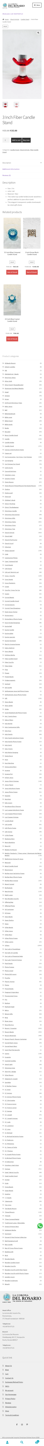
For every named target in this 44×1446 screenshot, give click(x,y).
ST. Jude (7, 1122)
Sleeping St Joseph (11, 1079)
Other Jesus (9, 931)
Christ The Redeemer (12, 507)
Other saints (9, 942)
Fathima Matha (10, 655)
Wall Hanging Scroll (11, 1241)
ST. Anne (7, 1090)
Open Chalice (9, 920)
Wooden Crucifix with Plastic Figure (17, 1273)
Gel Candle (8, 688)
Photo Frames (9, 967)
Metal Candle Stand (11, 866)
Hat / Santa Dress (11, 716)
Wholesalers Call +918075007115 (12, 14)
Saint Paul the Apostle (12, 1050)
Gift (6, 698)
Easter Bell (8, 626)
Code (6, 554)
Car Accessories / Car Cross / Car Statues (18, 457)
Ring (6, 1018)
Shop (7, 1411)
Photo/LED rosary (10, 974)
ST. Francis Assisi (10, 1104)
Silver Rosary (9, 1075)
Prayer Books (9, 989)
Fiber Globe (8, 666)
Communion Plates (11, 558)
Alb (6, 370)
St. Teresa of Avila (11, 1147)
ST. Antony (8, 1093)
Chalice (7, 489)
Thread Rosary (10, 1212)
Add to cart (16, 140)
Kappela (7, 796)
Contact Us (9, 1378)
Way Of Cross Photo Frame (14, 1248)
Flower (7, 673)
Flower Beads (9, 677)
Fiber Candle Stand (11, 659)
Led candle (8, 824)
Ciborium (8, 547)
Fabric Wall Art (9, 648)
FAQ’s (7, 1386)
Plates (7, 985)
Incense (7, 770)
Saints (7, 1054)
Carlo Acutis (9, 468)
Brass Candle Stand (11, 435)
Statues (7, 1169)
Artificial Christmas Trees (13, 403)
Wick (6, 1255)
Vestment (8, 1234)
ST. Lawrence (9, 1126)
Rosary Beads (9, 1032)
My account (9, 1390)
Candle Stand (25, 19)
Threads (7, 1216)
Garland (7, 684)
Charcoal (8, 497)
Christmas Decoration (12, 515)
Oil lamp (7, 913)
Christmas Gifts (10, 518)
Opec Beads (9, 917)
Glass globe (9, 706)
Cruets (7, 594)
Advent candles (10, 367)
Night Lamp (9, 895)
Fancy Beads (9, 651)
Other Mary (8, 935)
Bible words (8, 424)
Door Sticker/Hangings (12, 623)
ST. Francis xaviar (11, 1108)
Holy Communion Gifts (12, 727)
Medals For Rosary (11, 850)
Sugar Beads (9, 1191)
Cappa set (8, 453)
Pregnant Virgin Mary (12, 992)
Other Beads (9, 927)
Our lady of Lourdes (11, 953)
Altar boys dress (10, 378)
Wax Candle (8, 1245)
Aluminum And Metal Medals (14, 388)
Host (6, 760)
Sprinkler (8, 1082)
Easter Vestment (10, 641)
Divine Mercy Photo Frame (13, 619)
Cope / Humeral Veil (11, 561)
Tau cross (8, 1205)
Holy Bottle (8, 724)
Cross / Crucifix (10, 576)
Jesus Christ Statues (12, 781)
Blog (7, 1370)
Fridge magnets (10, 680)
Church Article (14, 19)
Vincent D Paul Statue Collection (15, 1237)
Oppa (6, 924)
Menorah (8, 863)
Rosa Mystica (9, 1025)
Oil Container (9, 909)
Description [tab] (6, 163)
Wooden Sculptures (11, 1281)
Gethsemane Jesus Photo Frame (15, 695)
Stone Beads (9, 1187)
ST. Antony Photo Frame (13, 1097)
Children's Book (10, 500)
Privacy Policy (10, 1399)
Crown (7, 587)
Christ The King (10, 504)
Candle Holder (9, 442)
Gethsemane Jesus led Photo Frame (17, 691)
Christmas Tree (10, 529)
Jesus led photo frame (12, 788)
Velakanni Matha (10, 1230)
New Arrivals (9, 891)
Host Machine (9, 763)
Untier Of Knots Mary (12, 1227)
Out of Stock (12, 272)
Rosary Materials (10, 1036)
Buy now (26, 140)
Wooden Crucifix (10, 1266)
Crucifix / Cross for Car (12, 590)
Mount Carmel (9, 884)
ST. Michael (8, 1133)
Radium (7, 1003)
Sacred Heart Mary (11, 1046)
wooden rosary (10, 1277)
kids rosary (8, 803)
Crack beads (9, 565)
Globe (7, 709)
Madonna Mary (10, 839)
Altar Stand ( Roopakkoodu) (14, 385)
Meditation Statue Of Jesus (14, 859)
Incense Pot (9, 774)
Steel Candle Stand (11, 1176)
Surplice (7, 1194)
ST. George (8, 1111)
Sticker (7, 1180)
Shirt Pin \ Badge (10, 1072)
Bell (6, 410)
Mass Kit (7, 846)
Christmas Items (10, 522)
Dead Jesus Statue (11, 612)
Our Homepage (10, 1394)
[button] (38, 32)
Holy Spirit (8, 745)
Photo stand (9, 971)
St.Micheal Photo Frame (13, 1158)
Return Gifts (9, 1014)
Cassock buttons (10, 471)
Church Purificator (11, 540)
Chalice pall (9, 493)
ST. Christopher (10, 1100)
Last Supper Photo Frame (13, 814)
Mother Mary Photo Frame (13, 877)
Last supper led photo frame (14, 810)
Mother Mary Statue (11, 881)
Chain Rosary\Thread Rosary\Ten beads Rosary (20, 486)
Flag (6, 670)
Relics (7, 1010)
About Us (8, 1366)
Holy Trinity (9, 749)
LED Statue (8, 832)
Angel (7, 392)
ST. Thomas (9, 1151)
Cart (6, 1374)
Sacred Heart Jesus (11, 1043)
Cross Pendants (10, 583)
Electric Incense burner (12, 644)
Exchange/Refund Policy (14, 1382)
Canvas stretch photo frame (14, 450)
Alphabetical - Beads (12, 374)
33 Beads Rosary (10, 363)
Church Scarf (9, 543)
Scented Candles (10, 1061)
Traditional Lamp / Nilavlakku (15, 1223)
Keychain (8, 799)
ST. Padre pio (9, 1140)
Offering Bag (9, 902)
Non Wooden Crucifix (12, 899)
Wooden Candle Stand (12, 1263)
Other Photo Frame (11, 938)
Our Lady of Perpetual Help (14, 956)
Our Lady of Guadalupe (12, 949)
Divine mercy (9, 615)
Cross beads (9, 579)
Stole (6, 1183)
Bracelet (7, 432)
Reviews (8, 1403)
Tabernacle (8, 1201)
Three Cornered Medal (12, 1219)
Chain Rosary (9, 482)
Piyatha (7, 978)
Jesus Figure (9, 785)
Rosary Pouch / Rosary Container (16, 1039)
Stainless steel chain (12, 1165)
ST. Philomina (9, 1144)
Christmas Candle (11, 511)
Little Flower (9, 835)
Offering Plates (10, 906)
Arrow (7, 399)
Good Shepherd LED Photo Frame (16, 713)
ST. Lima (7, 1129)
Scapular (8, 1057)
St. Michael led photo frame (14, 1136)
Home (7, 19)
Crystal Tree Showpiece (12, 608)
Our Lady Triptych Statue (13, 960)
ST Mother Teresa (10, 1086)
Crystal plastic (10, 605)
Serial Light (8, 1064)
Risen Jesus (9, 1021)
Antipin (7, 396)
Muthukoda (8, 888)
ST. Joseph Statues (11, 1118)
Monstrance (9, 870)
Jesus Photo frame (11, 792)
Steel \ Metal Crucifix (12, 1172)
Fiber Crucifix (9, 662)
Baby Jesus (8, 406)
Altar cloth (8, 381)
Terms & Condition (12, 1415)
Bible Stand (8, 421)
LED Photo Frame (10, 828)
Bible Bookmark (10, 414)
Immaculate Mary (10, 767)
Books (7, 428)
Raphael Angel (9, 1007)
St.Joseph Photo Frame (12, 1154)
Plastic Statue (9, 982)
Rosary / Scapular (11, 1028)
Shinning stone (10, 1068)
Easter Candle (9, 630)
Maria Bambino (10, 842)
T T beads (8, 1198)
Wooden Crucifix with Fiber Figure (16, 1270)
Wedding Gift (9, 1252)
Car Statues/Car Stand (12, 464)
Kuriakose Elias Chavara (13, 806)
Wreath (7, 1284)
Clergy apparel (9, 551)
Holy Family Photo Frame (13, 742)
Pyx (6, 1000)
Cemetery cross (10, 475)
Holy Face (8, 731)
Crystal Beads (9, 597)
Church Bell (8, 536)
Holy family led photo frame (14, 738)
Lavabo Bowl (9, 821)
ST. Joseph (8, 1115)
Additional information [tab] (10, 169)
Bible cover (8, 417)
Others (7, 945)
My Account (7, 1442)
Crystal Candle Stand (12, 601)
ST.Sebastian (9, 1162)
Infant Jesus (9, 778)
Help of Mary (9, 720)
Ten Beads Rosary (11, 1209)
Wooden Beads (10, 1259)
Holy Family (8, 734)
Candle (7, 439)
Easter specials (10, 637)
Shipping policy (10, 1407)
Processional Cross (11, 996)
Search (22, 1442)
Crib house (8, 569)
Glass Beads (9, 702)
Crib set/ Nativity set (12, 572)
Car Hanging (9, 461)
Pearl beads (9, 963)
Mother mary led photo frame (14, 873)
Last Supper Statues (11, 817)
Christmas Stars (10, 525)
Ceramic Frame (10, 479)
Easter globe (9, 633)
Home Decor (9, 756)
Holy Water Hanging (11, 752)
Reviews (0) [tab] (6, 175)
